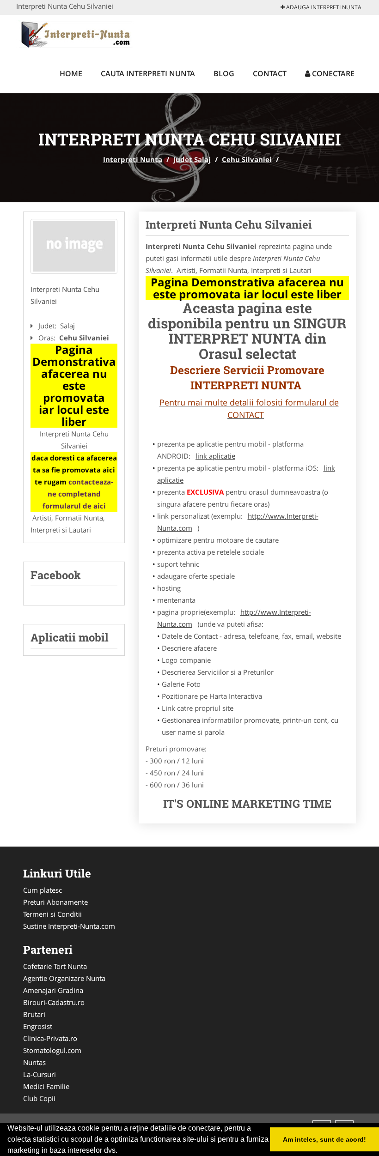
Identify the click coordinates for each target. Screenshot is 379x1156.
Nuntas (34, 1062)
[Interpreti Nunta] (77, 33)
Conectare (332, 73)
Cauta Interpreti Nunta (148, 73)
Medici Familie (46, 1086)
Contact (270, 73)
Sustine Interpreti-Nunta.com (69, 926)
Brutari (34, 1014)
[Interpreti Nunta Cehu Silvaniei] (74, 246)
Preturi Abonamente (55, 902)
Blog (224, 73)
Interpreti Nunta (132, 159)
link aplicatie (215, 455)
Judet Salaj (192, 159)
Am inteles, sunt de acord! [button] (324, 1139)
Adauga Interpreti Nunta (323, 7)
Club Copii (39, 1098)
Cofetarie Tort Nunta (55, 966)
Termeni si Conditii (52, 914)
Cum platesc (42, 890)
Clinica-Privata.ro (50, 1038)
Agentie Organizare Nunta (64, 978)
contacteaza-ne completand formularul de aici (78, 493)
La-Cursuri (39, 1074)
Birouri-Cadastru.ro (54, 1002)
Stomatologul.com (52, 1050)
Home (71, 73)
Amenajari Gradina (53, 990)
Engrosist (37, 1026)
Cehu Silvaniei (247, 159)
